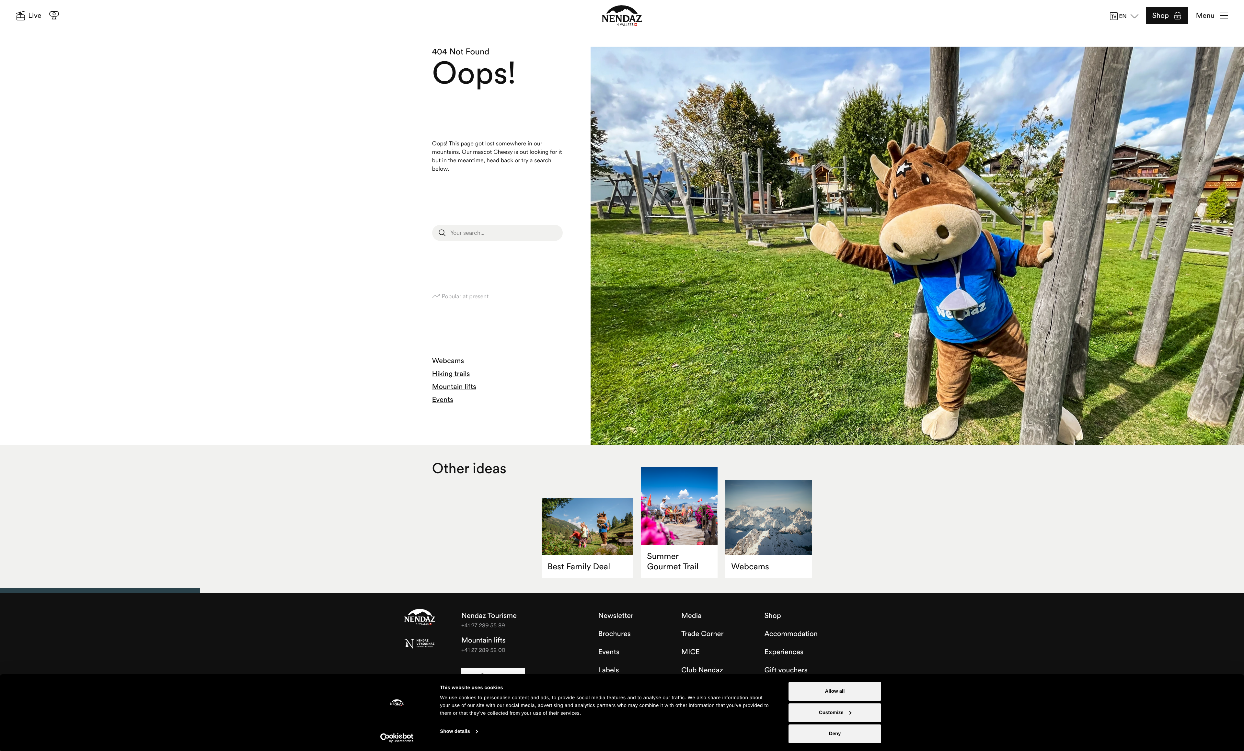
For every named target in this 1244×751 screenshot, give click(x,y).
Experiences (784, 651)
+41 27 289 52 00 (483, 650)
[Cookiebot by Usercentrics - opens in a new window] (397, 738)
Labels (608, 670)
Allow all (835, 691)
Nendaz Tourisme (419, 617)
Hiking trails (451, 373)
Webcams (448, 360)
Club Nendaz (702, 670)
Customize (831, 712)
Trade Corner (702, 633)
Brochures (614, 633)
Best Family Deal (578, 566)
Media (691, 615)
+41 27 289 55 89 (483, 625)
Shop (1160, 15)
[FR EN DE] (1126, 16)
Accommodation (791, 633)
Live (34, 15)
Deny (835, 733)
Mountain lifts (454, 386)
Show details (455, 731)
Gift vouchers (786, 670)
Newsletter (616, 615)
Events (442, 399)
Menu (1205, 15)
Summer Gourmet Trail (672, 561)
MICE (690, 651)
